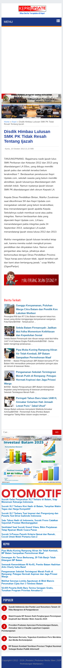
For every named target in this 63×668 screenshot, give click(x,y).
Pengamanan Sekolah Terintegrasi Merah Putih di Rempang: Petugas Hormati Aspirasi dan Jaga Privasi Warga (29, 574)
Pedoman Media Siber (45, 660)
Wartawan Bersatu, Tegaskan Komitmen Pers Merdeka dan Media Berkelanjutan (35, 638)
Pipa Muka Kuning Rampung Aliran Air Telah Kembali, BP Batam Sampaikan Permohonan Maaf (36, 353)
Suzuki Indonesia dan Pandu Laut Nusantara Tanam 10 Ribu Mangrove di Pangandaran (34, 608)
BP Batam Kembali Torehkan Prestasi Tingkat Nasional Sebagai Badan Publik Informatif (35, 647)
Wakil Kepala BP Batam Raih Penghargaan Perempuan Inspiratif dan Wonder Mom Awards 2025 (35, 617)
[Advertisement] (31, 60)
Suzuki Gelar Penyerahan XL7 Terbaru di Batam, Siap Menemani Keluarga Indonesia (29, 500)
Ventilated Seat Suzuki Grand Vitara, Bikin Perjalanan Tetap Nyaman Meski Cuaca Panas (29, 528)
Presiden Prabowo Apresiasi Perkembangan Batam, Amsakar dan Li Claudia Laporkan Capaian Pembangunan (30, 628)
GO (56, 432)
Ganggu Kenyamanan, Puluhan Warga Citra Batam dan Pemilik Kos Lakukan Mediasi (37, 309)
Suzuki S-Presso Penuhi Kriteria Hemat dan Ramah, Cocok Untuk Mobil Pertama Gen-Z (28, 535)
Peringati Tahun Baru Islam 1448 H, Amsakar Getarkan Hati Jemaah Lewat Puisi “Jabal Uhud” (36, 402)
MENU (8, 21)
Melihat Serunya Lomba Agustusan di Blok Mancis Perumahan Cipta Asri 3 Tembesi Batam (28, 582)
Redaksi (29, 660)
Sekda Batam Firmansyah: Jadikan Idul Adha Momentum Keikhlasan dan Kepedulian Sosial (36, 331)
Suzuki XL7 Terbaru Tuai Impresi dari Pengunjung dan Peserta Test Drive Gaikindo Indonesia (30, 514)
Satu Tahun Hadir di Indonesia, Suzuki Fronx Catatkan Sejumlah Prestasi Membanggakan (30, 521)
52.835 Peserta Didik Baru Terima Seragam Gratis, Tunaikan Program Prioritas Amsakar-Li (27, 589)
